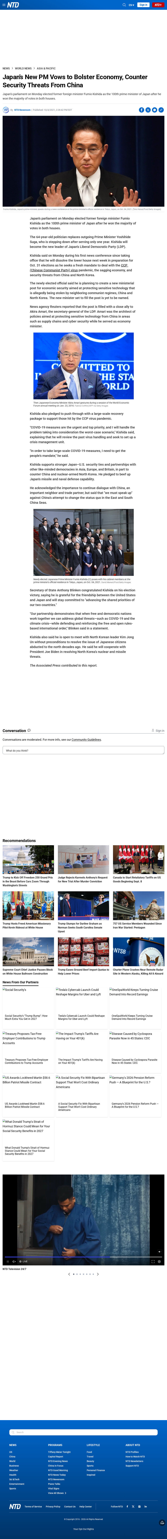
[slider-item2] (77, 1274)
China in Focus (55, 1465)
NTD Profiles (132, 1452)
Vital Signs (53, 1488)
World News (23, 68)
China (12, 1456)
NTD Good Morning (58, 1470)
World (12, 1461)
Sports (12, 1488)
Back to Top (162, 1522)
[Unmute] (160, 1251)
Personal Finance (96, 1470)
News (6, 68)
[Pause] (8, 1261)
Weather (13, 1470)
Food (89, 1452)
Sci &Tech (14, 1479)
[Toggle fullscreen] (153, 1261)
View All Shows (56, 1493)
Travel (90, 1456)
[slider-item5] (86, 1274)
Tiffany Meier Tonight (59, 1452)
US (10, 1452)
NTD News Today (57, 1475)
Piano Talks (54, 1484)
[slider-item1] (73, 1274)
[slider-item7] (93, 1274)
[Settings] (159, 1261)
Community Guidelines (86, 739)
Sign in (143, 4)
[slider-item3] (80, 1274)
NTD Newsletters (134, 1461)
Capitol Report (55, 1456)
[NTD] (15, 1506)
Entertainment (16, 1484)
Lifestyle (93, 1445)
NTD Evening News (58, 1461)
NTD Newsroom (22, 110)
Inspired (91, 1475)
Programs (55, 1445)
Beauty (90, 1461)
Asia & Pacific (46, 68)
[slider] (83, 1257)
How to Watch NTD (135, 1456)
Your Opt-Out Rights (83, 1529)
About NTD (133, 1445)
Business (14, 1465)
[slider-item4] (83, 1274)
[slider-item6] (90, 1274)
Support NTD (132, 1465)
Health (12, 1475)
